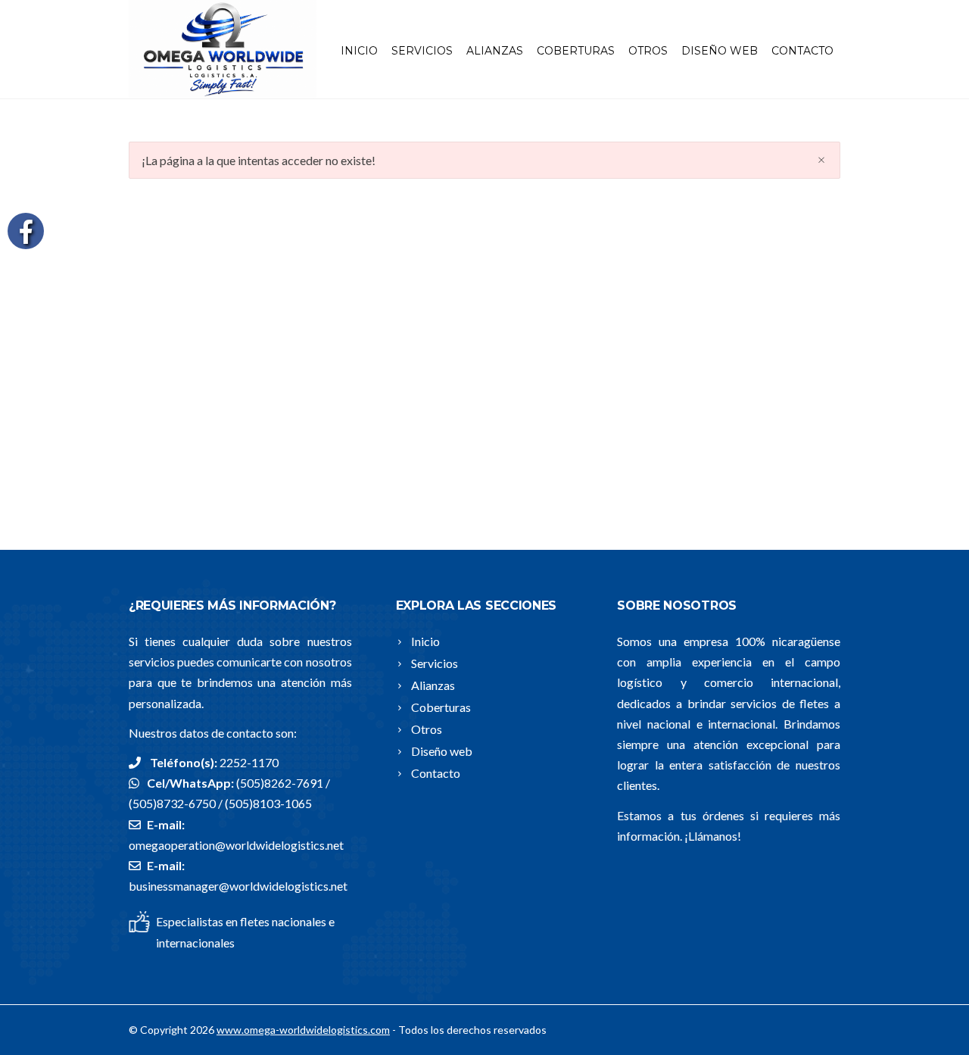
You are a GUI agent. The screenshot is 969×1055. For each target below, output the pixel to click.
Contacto (802, 51)
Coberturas (576, 51)
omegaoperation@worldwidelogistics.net (236, 845)
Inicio (359, 51)
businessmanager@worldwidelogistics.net (238, 886)
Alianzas (494, 51)
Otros (648, 51)
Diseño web (719, 51)
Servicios (422, 51)
